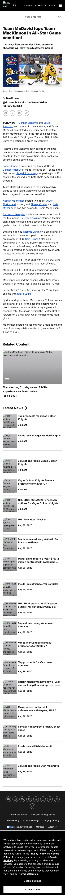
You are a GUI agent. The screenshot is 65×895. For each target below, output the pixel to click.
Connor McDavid (28, 122)
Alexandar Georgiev (14, 214)
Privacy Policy (38, 853)
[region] (32, 862)
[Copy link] (26, 113)
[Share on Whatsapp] (5, 113)
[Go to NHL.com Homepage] (6, 5)
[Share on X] (12, 113)
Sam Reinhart (32, 238)
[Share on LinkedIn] (19, 113)
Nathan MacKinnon (13, 200)
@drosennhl (10, 102)
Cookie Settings (32, 880)
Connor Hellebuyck (13, 169)
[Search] (15, 5)
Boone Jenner (10, 166)
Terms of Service (28, 873)
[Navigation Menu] (60, 5)
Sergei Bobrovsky (26, 173)
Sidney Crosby (39, 204)
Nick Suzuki (24, 293)
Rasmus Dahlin (31, 231)
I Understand (32, 889)
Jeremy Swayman (31, 217)
